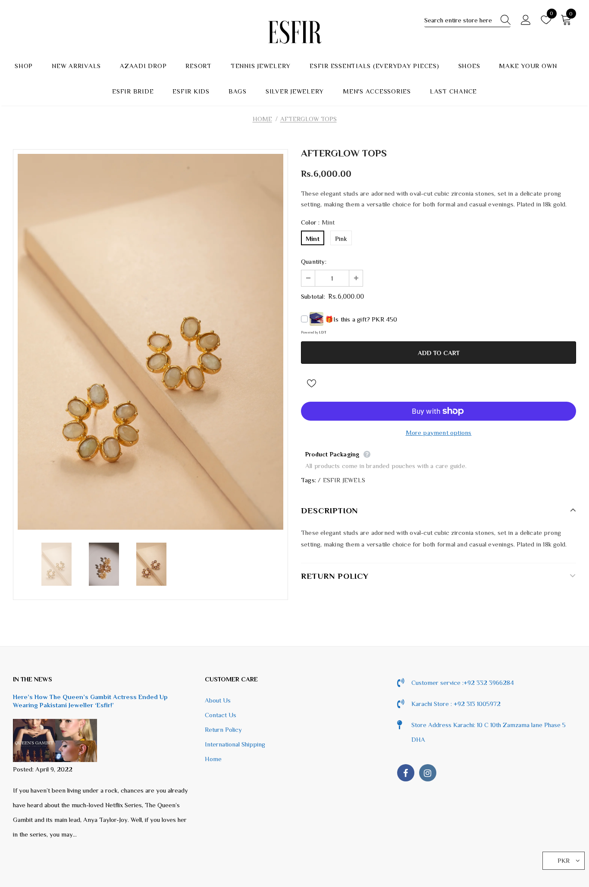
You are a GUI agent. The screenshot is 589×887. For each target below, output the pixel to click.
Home (262, 118)
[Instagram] (427, 772)
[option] (150, 341)
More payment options (439, 432)
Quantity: (313, 261)
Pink (341, 238)
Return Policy (223, 729)
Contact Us (220, 714)
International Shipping (235, 744)
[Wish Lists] (311, 382)
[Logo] (294, 32)
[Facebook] (405, 772)
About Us (218, 700)
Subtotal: (313, 296)
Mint (313, 238)
